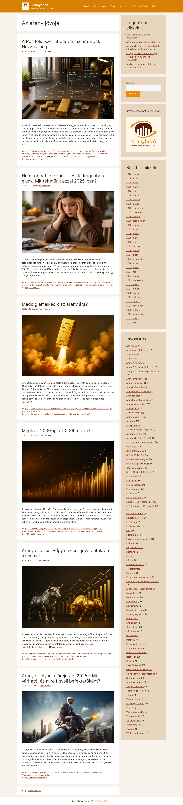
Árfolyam (25, 154)
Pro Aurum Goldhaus (136, 652)
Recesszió (131, 657)
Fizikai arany (56, 156)
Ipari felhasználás (135, 564)
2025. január (132, 250)
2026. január (132, 204)
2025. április (132, 242)
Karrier (123, 6)
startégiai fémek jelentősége (140, 674)
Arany (27, 282)
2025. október (133, 216)
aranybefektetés (44, 414)
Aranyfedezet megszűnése (139, 400)
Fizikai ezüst (67, 156)
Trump (129, 695)
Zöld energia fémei (135, 733)
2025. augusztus (134, 225)
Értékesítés (132, 480)
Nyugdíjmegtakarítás (136, 614)
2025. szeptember (135, 221)
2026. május (132, 187)
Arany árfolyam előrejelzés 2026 (142, 371)
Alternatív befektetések (138, 350)
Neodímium (132, 606)
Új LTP (129, 707)
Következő (34, 790)
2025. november (134, 212)
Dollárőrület (132, 476)
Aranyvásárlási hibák (136, 417)
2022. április (132, 322)
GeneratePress (104, 801)
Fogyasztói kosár (134, 547)
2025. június (132, 233)
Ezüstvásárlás (76, 285)
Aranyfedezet (51, 282)
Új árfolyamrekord (135, 703)
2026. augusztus (134, 174)
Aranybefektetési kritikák (138, 391)
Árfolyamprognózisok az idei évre (143, 42)
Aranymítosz (132, 408)
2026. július (132, 178)
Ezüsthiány (131, 522)
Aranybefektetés (102, 151)
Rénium (130, 661)
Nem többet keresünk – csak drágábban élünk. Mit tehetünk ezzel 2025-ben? (63, 178)
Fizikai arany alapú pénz (85, 531)
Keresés (130, 83)
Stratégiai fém (133, 678)
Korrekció (131, 573)
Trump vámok (133, 699)
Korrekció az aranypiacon (84, 156)
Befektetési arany (55, 531)
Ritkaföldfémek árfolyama (139, 669)
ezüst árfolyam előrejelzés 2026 (142, 506)
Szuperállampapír (135, 686)
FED (128, 530)
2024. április (132, 272)
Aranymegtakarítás (65, 282)
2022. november (134, 305)
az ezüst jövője (68, 659)
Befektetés (131, 446)
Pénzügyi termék (134, 644)
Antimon (130, 354)
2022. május (132, 318)
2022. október (133, 310)
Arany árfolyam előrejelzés (49, 151)
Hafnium (130, 552)
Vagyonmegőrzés (32, 288)
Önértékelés (132, 627)
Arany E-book (100, 6)
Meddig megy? (58, 414)
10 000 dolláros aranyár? (35, 534)
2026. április (132, 191)
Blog (113, 6)
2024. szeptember (135, 259)
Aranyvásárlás (80, 282)
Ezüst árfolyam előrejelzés (82, 154)
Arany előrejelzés (87, 151)
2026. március (133, 195)
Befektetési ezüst (34, 285)
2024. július (132, 263)
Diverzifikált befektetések (139, 472)
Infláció (129, 560)
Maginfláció (132, 593)
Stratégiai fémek (134, 682)
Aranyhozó (39, 5)
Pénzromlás (132, 635)
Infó (154, 6)
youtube (130, 729)
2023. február (133, 301)
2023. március (133, 297)
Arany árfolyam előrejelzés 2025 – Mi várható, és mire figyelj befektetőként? (61, 678)
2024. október (133, 255)
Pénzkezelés (132, 631)
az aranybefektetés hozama (140, 442)
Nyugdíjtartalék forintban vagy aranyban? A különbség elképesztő (141, 56)
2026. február (133, 199)
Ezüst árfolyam (64, 154)
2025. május (132, 238)
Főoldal (86, 6)
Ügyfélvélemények (139, 6)
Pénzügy (109, 285)
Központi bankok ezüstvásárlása (142, 581)
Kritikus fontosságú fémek (139, 589)
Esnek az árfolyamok (33, 159)
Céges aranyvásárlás (136, 468)
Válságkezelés (133, 720)
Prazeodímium (133, 648)
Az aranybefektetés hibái (139, 438)
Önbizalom (131, 623)
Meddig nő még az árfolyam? (78, 414)
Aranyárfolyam (31, 414)
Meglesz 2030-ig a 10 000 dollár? (56, 430)
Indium (129, 556)
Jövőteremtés (133, 569)
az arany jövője (54, 659)
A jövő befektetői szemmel (36, 659)
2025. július (132, 229)
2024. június (132, 267)
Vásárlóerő (131, 724)
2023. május (132, 289)
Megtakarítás (132, 597)
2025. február (133, 246)
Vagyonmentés (133, 716)
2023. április (132, 293)
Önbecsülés (132, 618)
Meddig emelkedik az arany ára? (55, 304)
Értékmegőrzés (50, 154)
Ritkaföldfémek (133, 665)
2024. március (133, 276)
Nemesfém (100, 531)
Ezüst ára (131, 493)
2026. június (132, 182)
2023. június (132, 284)
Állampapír (131, 346)
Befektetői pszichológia (138, 463)
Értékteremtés (49, 285)
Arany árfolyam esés (70, 151)
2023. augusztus (134, 280)
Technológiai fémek (136, 691)
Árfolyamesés (133, 425)
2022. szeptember (135, 314)
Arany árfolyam (31, 151)
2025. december (134, 208)
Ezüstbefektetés (43, 156)
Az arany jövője (36, 154)
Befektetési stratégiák (137, 459)
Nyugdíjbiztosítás (135, 610)
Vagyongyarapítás (135, 712)
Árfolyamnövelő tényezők (139, 429)
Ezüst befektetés (134, 513)
